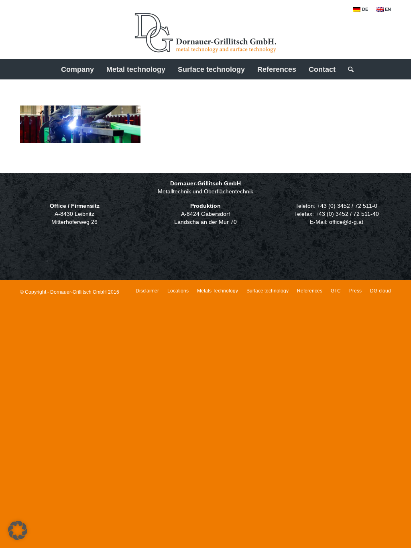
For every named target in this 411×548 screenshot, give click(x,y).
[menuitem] (360, 9)
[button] (17, 530)
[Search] (348, 69)
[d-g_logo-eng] (206, 35)
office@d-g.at (346, 222)
